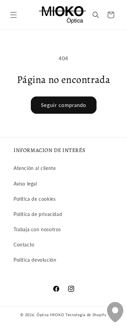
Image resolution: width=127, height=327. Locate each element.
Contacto (24, 244)
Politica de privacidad (38, 214)
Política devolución (35, 260)
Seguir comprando (63, 105)
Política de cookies (35, 199)
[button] (13, 14)
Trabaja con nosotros (37, 229)
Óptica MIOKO (50, 314)
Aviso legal (25, 184)
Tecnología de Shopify (86, 314)
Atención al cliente (35, 168)
